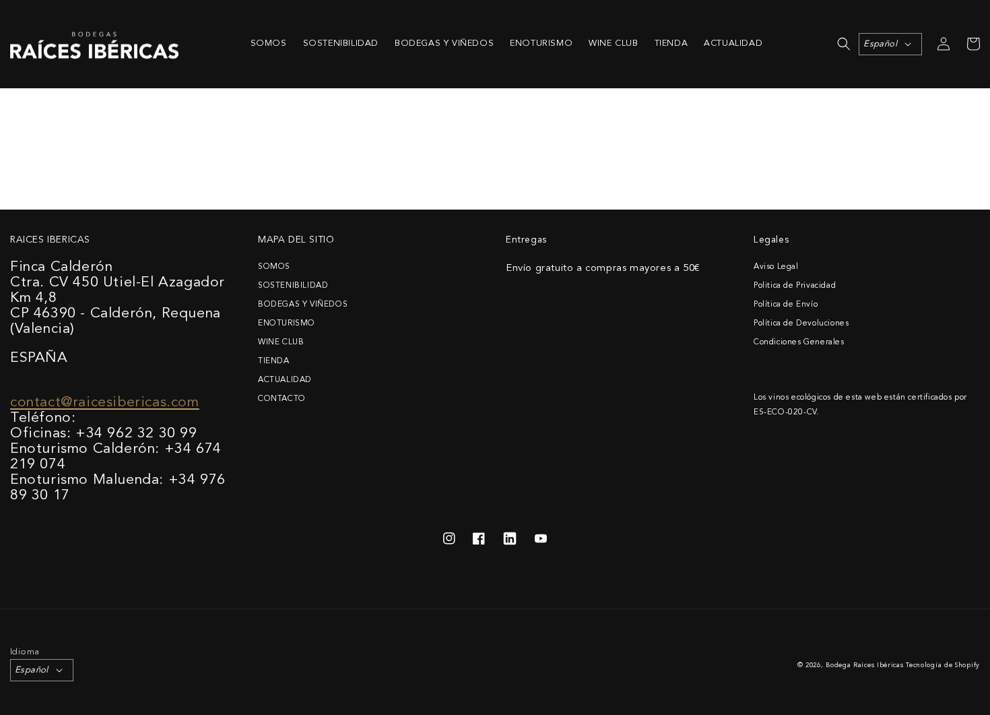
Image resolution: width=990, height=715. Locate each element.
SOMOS (274, 267)
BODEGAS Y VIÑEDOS (303, 305)
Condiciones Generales (799, 342)
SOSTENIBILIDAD (293, 286)
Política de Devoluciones (801, 323)
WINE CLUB (281, 342)
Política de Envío (786, 305)
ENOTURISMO (286, 323)
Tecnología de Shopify (943, 665)
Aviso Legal (776, 267)
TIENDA (274, 361)
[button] (844, 44)
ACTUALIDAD (285, 380)
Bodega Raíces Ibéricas (864, 665)
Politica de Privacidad (795, 286)
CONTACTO (282, 399)
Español (880, 44)
